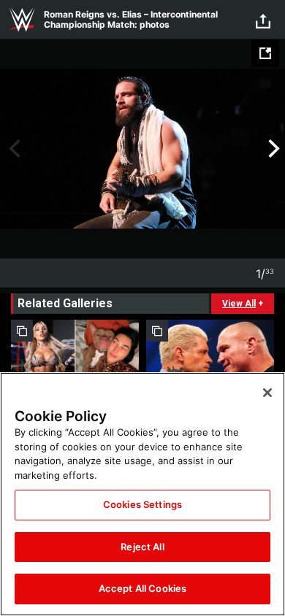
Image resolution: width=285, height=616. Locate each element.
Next (272, 149)
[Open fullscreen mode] (265, 53)
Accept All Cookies (142, 588)
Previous (13, 149)
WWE (22, 19)
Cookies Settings (142, 504)
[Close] (267, 393)
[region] (142, 494)
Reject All (142, 547)
